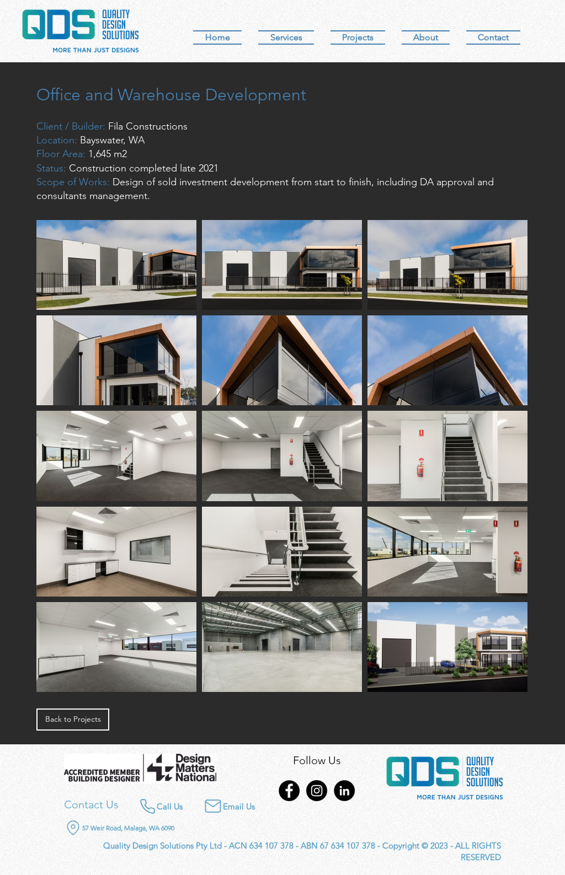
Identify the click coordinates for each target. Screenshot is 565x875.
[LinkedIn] (344, 790)
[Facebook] (289, 790)
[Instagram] (316, 790)
